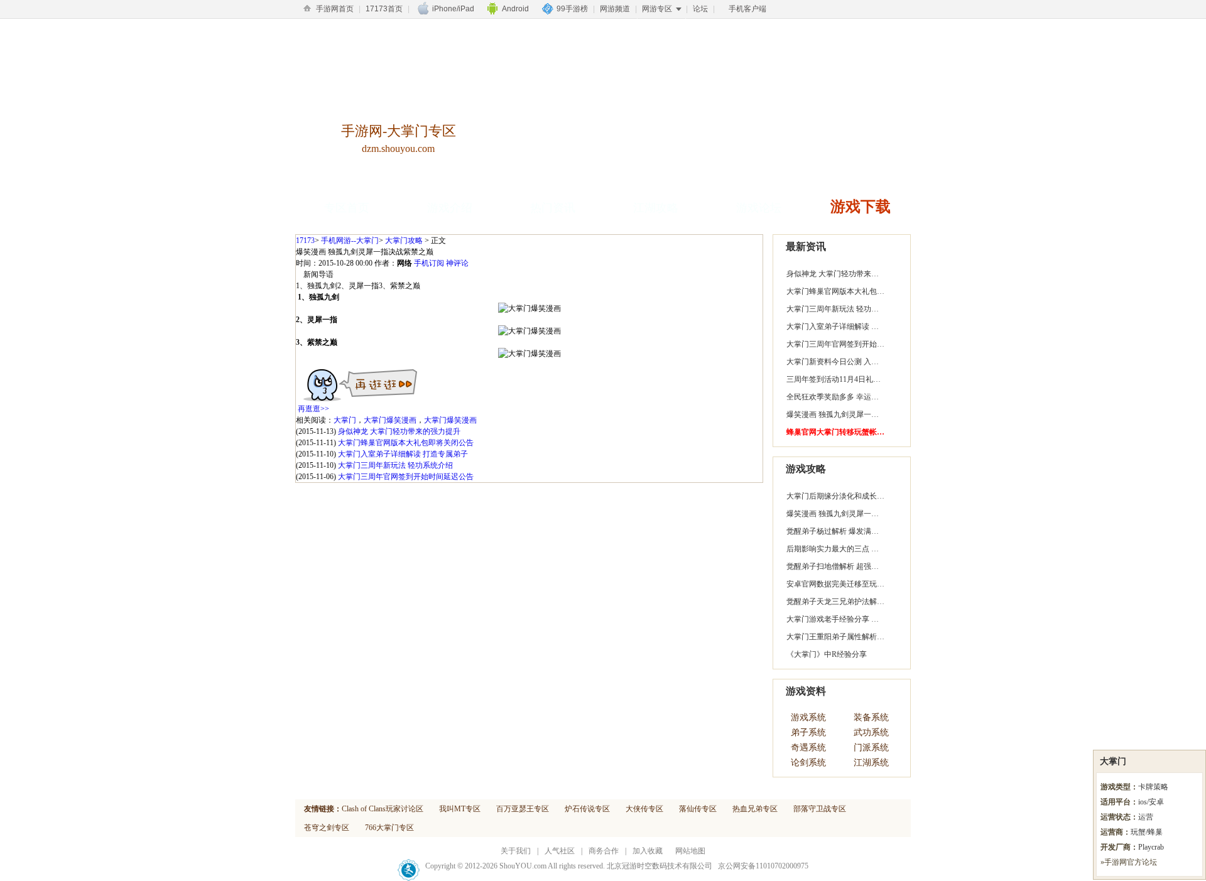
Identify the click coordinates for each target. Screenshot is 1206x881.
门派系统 (871, 747)
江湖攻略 (655, 208)
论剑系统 (808, 762)
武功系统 (871, 732)
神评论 (457, 263)
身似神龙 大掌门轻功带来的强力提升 (399, 431)
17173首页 (384, 8)
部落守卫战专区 (819, 808)
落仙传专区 (698, 808)
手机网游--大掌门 (350, 240)
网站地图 (690, 850)
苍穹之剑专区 (326, 827)
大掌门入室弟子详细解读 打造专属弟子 (403, 454)
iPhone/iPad (453, 8)
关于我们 (516, 850)
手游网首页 (335, 8)
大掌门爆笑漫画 (390, 420)
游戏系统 (808, 717)
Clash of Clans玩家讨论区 (382, 808)
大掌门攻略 (404, 240)
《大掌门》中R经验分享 (826, 654)
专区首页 (346, 208)
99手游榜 (572, 8)
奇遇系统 (808, 747)
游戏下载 (860, 206)
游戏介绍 (449, 208)
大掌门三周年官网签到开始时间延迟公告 (406, 476)
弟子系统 (808, 732)
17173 (305, 240)
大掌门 (345, 420)
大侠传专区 (644, 808)
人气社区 (560, 850)
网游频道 (615, 8)
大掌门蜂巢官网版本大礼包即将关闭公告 (406, 442)
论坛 (700, 8)
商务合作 (604, 850)
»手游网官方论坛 (1128, 862)
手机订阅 (429, 263)
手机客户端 (747, 8)
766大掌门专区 (389, 827)
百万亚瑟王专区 (522, 808)
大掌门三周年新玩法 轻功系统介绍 (395, 465)
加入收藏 (648, 850)
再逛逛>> (313, 408)
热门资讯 (552, 208)
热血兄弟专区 (755, 808)
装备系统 (871, 717)
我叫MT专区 (460, 808)
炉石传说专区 (587, 808)
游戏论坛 (758, 208)
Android (515, 8)
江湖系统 (871, 762)
